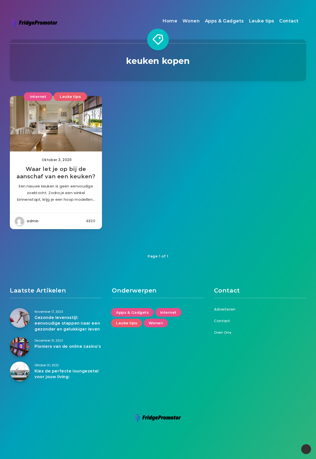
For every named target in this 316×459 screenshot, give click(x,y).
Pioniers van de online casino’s (68, 346)
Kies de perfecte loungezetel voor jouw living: (67, 374)
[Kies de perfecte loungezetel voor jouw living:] (20, 371)
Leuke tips (261, 21)
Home (169, 21)
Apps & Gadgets (224, 21)
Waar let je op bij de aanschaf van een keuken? (56, 173)
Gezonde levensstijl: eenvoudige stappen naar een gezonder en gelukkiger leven (67, 323)
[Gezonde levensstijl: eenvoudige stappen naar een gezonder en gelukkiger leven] (20, 318)
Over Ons (222, 332)
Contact (289, 21)
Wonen (191, 21)
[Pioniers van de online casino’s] (20, 347)
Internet (38, 96)
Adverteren (225, 309)
